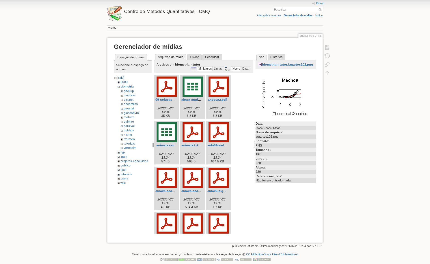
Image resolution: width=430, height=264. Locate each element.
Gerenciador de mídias (298, 15)
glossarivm (131, 113)
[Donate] (187, 259)
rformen (129, 139)
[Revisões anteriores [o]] (327, 56)
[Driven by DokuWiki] (262, 259)
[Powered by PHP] (206, 259)
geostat (129, 108)
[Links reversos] (327, 64)
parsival (129, 126)
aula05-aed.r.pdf (167, 191)
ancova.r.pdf (217, 99)
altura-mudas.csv (194, 99)
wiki (123, 183)
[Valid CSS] (243, 259)
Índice (319, 15)
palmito (129, 121)
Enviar (194, 57)
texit (123, 169)
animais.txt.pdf (192, 145)
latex (123, 156)
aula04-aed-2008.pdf (223, 145)
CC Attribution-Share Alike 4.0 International (272, 254)
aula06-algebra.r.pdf (222, 191)
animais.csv (165, 145)
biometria (127, 86)
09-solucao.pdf (166, 99)
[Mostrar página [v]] (327, 47)
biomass (129, 95)
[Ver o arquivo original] (285, 95)
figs (122, 152)
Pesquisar (320, 9)
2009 (124, 82)
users (124, 178)
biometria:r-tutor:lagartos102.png (287, 64)
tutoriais (129, 143)
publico (129, 130)
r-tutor (128, 134)
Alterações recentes (269, 15)
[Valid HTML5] (224, 259)
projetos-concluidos (134, 161)
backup (129, 91)
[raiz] (120, 77)
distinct (128, 99)
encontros (131, 104)
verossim (130, 147)
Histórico (276, 57)
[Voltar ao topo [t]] (327, 73)
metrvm (129, 117)
